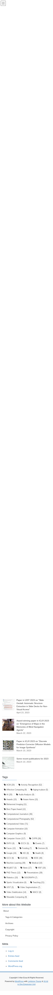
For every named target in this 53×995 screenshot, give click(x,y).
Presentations (34, 873)
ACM (10, 785)
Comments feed (15, 961)
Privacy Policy (11, 936)
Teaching (38, 882)
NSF (42, 868)
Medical (37, 863)
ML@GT (11, 868)
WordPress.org (15, 966)
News (27, 868)
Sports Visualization (16, 882)
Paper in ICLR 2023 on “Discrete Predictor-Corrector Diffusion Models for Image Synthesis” (33, 744)
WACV (37, 892)
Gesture (43, 848)
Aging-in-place (40, 790)
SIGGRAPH (30, 877)
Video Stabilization (16, 892)
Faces (11, 848)
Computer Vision (15, 838)
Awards (11, 799)
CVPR (36, 838)
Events (39, 843)
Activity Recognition (31, 785)
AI (9, 794)
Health (39, 853)
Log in (11, 951)
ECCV (25, 843)
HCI (26, 853)
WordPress (19, 981)
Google (11, 853)
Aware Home (30, 799)
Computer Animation (17, 829)
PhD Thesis (13, 873)
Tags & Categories (13, 917)
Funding (27, 848)
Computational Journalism (19, 814)
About (6, 911)
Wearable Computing (16, 897)
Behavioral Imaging (16, 804)
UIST (10, 887)
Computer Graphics (16, 833)
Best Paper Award (16, 809)
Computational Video (17, 824)
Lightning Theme (34, 981)
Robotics (12, 877)
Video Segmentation (30, 887)
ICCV (10, 858)
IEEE (38, 858)
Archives (9, 923)
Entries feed (13, 956)
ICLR (23, 858)
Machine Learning (15, 863)
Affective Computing (16, 790)
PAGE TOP (49, 962)
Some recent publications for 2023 (32, 758)
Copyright (9, 929)
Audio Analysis (26, 794)
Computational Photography (20, 819)
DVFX (10, 843)
